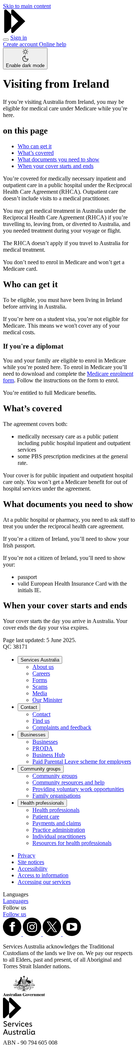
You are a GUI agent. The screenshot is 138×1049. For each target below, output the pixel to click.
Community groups (41, 769)
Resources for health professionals (72, 843)
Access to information (43, 875)
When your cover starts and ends (55, 166)
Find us (41, 721)
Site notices (31, 862)
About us (43, 667)
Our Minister (47, 700)
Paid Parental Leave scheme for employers (81, 761)
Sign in (18, 37)
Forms (39, 680)
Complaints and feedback (61, 727)
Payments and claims (56, 823)
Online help (52, 44)
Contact (29, 707)
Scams (39, 687)
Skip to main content (27, 6)
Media (39, 693)
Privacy (26, 855)
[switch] (25, 58)
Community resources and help (68, 782)
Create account (21, 44)
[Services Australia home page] (14, 31)
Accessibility (32, 869)
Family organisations (56, 796)
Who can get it (35, 146)
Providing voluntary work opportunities (78, 789)
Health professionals (42, 803)
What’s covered (36, 153)
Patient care (45, 816)
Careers (41, 673)
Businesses (33, 734)
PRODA (42, 748)
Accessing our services (44, 882)
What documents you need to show (58, 159)
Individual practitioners (59, 836)
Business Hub (48, 755)
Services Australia (40, 660)
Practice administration (58, 830)
